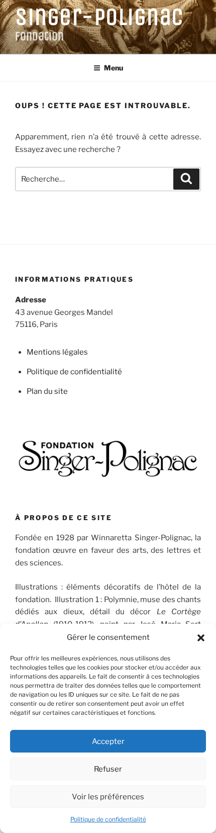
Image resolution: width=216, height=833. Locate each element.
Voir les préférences (108, 796)
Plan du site (47, 391)
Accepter (108, 741)
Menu (113, 67)
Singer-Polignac (99, 17)
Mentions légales (57, 352)
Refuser (108, 769)
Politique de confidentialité (108, 819)
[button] (201, 638)
